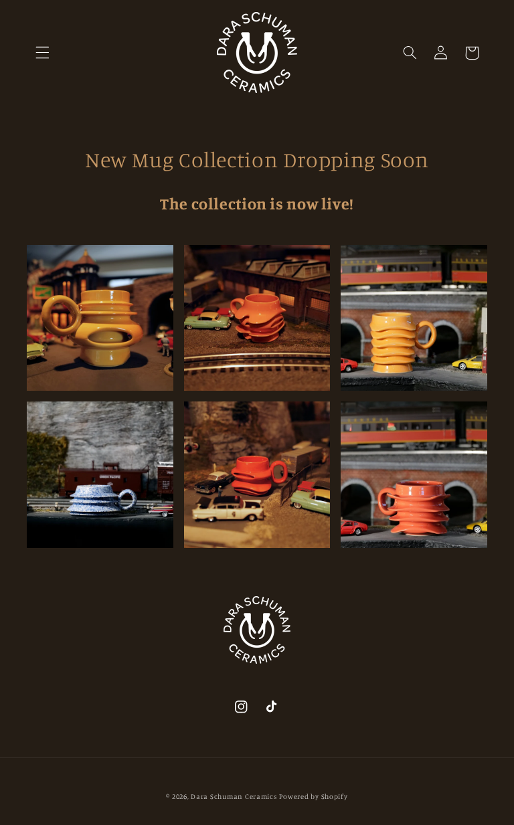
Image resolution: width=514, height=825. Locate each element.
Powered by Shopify (313, 796)
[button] (42, 52)
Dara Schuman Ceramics (233, 796)
